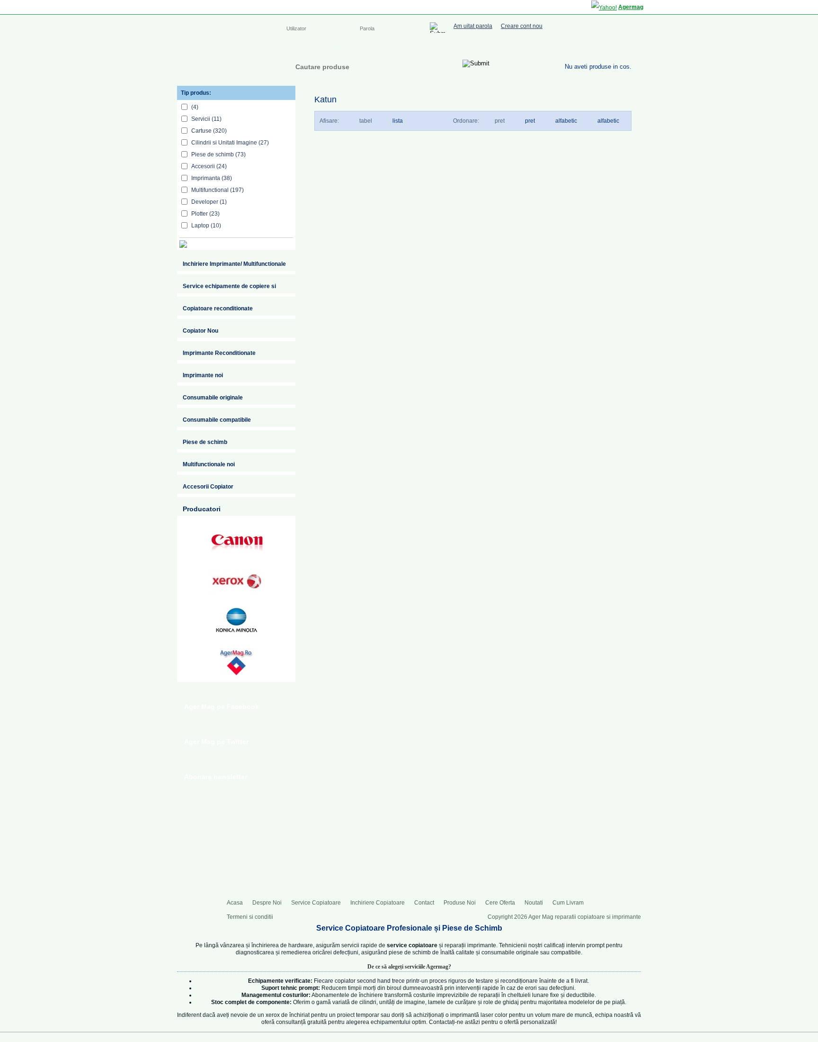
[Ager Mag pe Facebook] (588, 46)
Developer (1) (209, 202)
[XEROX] (236, 581)
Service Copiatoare (380, 47)
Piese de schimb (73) (218, 154)
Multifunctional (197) (217, 190)
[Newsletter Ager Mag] (626, 46)
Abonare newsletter (215, 776)
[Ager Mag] (225, 63)
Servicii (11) (206, 119)
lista (397, 121)
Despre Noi (327, 47)
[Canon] (236, 543)
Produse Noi (460, 902)
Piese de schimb (205, 442)
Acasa (294, 47)
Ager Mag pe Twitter (216, 741)
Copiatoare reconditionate (218, 308)
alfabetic (608, 121)
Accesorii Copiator (208, 486)
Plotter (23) (205, 213)
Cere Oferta (500, 902)
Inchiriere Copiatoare (447, 47)
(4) (194, 107)
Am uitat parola (472, 26)
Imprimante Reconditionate (219, 353)
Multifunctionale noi (209, 464)
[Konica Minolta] (236, 620)
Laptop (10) (206, 225)
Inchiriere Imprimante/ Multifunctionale (234, 264)
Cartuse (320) (209, 130)
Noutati (534, 902)
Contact (497, 47)
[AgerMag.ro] (236, 659)
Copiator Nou (200, 330)
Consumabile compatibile (217, 420)
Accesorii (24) (209, 166)
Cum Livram (568, 902)
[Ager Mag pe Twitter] (607, 46)
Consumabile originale (213, 397)
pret (530, 121)
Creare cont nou (521, 26)
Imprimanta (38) (211, 178)
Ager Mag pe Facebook (221, 706)
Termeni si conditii (250, 917)
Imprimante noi (203, 375)
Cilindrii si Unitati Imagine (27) (230, 142)
